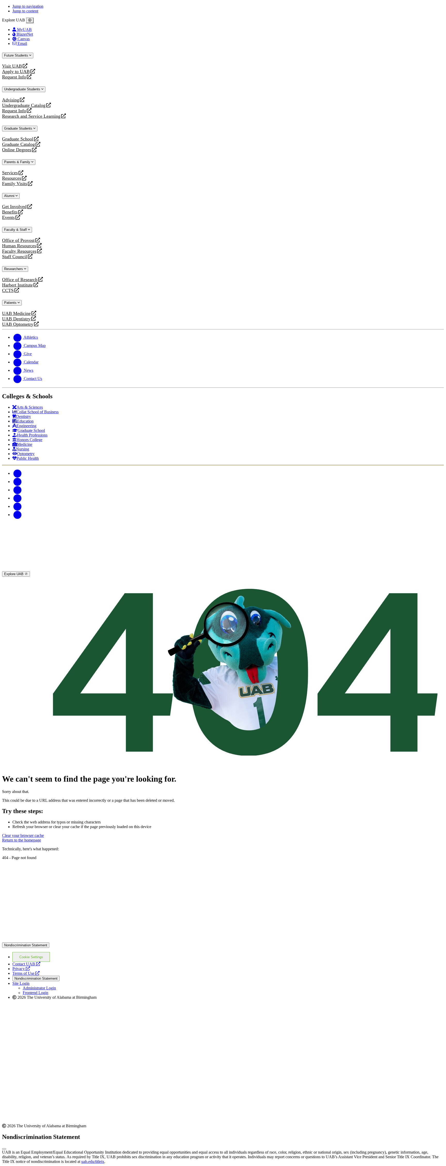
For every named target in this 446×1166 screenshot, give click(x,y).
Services (10, 173)
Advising (10, 100)
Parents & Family (17, 162)
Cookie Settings (31, 957)
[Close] (30, 20)
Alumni (9, 196)
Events (9, 217)
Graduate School (17, 139)
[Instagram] (17, 490)
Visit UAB (12, 66)
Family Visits (14, 183)
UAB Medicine (16, 313)
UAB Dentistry (16, 319)
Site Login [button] (20, 983)
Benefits (10, 212)
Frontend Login (35, 992)
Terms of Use (25, 973)
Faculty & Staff (16, 230)
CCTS (9, 290)
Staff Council (14, 256)
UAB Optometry (17, 324)
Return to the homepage (21, 840)
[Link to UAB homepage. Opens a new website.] (47, 868)
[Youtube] (17, 498)
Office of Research (19, 279)
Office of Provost (18, 240)
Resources (11, 178)
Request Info (14, 77)
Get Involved (14, 206)
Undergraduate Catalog (23, 105)
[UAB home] (223, 569)
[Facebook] (17, 473)
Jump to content (25, 11)
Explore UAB (14, 574)
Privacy (21, 968)
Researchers (14, 269)
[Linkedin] (17, 514)
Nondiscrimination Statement (25, 945)
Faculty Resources (19, 251)
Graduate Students (18, 128)
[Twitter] (17, 481)
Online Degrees (16, 150)
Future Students (16, 55)
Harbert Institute (17, 285)
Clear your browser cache (23, 835)
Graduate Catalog (18, 144)
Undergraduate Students (22, 89)
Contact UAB (26, 964)
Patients (11, 303)
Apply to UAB (16, 71)
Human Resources (19, 246)
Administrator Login (39, 988)
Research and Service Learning (31, 116)
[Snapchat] (17, 506)
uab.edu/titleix (92, 1161)
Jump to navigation (27, 6)
